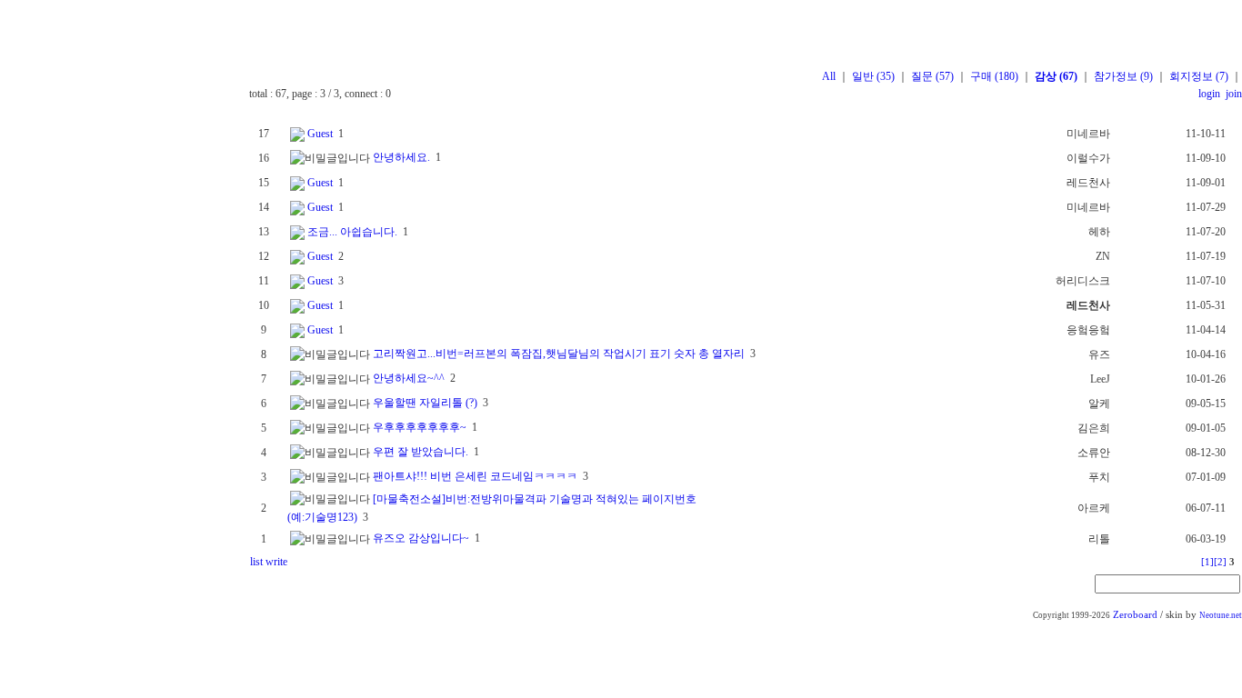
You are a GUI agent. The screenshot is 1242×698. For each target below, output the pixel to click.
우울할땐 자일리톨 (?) (425, 402)
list (256, 561)
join (1232, 93)
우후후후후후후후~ (419, 427)
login (1209, 93)
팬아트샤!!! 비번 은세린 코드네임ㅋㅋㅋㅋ (475, 476)
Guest (320, 133)
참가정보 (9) (1123, 76)
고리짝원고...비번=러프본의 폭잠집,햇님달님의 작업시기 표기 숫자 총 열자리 (559, 353)
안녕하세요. (401, 157)
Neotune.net (1220, 615)
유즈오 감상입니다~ (421, 538)
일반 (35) (873, 76)
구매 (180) (994, 76)
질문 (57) (932, 76)
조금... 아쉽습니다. (352, 231)
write (276, 561)
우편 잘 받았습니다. (420, 451)
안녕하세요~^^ (409, 378)
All (829, 76)
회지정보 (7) (1198, 76)
